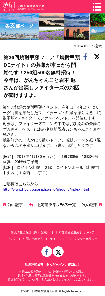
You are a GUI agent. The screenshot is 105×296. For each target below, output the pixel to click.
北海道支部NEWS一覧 (54, 205)
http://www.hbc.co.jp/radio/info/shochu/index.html (46, 189)
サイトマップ (58, 238)
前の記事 (14, 205)
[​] (85, 56)
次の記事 (90, 205)
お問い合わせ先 (33, 238)
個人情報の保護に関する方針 (30, 232)
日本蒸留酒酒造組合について (75, 232)
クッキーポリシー (86, 238)
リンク (11, 238)
